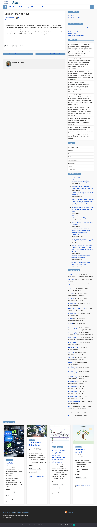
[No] (95, 525)
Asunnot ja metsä (73, 148)
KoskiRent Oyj (71, 289)
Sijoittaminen (72, 163)
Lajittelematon (72, 157)
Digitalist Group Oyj (73, 348)
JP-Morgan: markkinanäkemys (76, 32)
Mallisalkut (20, 7)
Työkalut (30, 7)
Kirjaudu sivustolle (73, 16)
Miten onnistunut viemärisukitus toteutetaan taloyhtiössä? (81, 257)
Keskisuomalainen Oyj (74, 401)
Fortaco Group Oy (72, 304)
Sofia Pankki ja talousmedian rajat (19, 54)
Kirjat (69, 154)
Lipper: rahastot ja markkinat (76, 36)
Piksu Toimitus (62, 492)
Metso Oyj (70, 406)
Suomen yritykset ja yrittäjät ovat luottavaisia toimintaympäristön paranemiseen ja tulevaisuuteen (59, 456)
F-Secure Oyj (71, 274)
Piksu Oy (5, 512)
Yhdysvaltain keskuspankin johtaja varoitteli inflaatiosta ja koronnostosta (82, 187)
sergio (19, 17)
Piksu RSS (70, 512)
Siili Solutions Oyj (72, 367)
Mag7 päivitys (10, 463)
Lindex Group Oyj (72, 328)
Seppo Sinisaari (16, 500)
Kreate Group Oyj (72, 343)
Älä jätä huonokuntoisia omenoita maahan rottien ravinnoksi (81, 263)
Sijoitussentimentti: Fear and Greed (78, 28)
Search (92, 7)
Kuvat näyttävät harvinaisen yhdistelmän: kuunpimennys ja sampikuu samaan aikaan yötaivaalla (82, 180)
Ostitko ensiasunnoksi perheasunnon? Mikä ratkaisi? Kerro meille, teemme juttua (82, 209)
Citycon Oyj (71, 279)
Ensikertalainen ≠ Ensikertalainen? (35, 444)
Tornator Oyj (71, 362)
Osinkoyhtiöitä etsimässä (80, 451)
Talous (70, 166)
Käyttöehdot (18, 512)
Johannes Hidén (40, 476)
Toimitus (11, 512)
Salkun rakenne (72, 160)
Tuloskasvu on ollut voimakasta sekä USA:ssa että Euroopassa (79, 120)
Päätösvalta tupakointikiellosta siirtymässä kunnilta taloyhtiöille (81, 217)
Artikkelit (11, 7)
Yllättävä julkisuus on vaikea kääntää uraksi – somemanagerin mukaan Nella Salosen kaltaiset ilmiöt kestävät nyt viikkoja (82, 248)
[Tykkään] (5, 20)
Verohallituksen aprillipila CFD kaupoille (50, 54)
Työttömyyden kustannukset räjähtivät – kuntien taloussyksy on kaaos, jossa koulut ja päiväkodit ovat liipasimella (83, 201)
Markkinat (40, 7)
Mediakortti (26, 512)
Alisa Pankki (71, 416)
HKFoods (70, 318)
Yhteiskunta (71, 169)
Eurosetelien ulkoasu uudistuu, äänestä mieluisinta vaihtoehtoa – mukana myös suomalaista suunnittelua (81, 232)
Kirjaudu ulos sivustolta (74, 18)
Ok (74, 524)
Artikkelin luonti (72, 20)
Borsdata (70, 30)
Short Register (72, 34)
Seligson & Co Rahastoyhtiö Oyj (76, 308)
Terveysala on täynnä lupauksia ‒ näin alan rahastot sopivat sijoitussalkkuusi (82, 240)
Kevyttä (70, 151)
